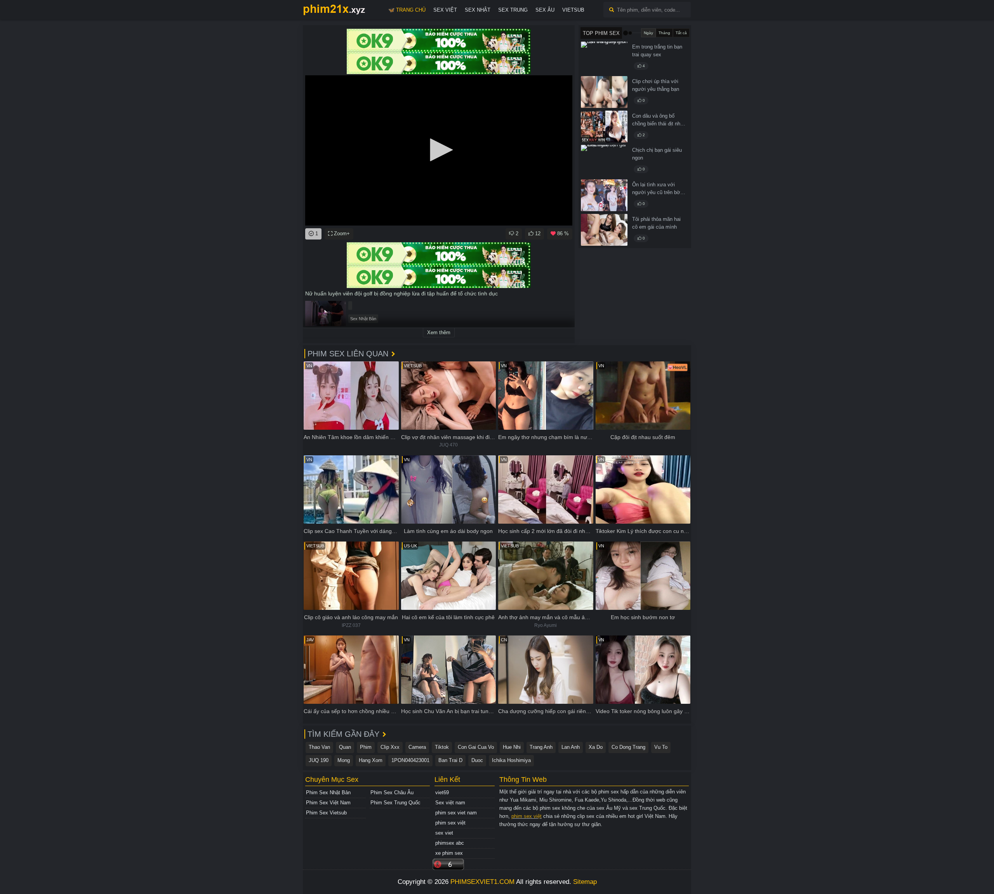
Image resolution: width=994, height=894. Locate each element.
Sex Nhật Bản (363, 318)
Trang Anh (541, 747)
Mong (343, 760)
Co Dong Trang (628, 747)
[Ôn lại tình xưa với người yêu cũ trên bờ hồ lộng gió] (604, 195)
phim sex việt (450, 823)
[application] (438, 150)
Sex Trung (513, 10)
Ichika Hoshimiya (511, 760)
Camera (417, 747)
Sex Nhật (477, 10)
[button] (439, 150)
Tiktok (442, 747)
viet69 (442, 792)
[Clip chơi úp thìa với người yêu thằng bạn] (604, 92)
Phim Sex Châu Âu (392, 792)
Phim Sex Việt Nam (328, 802)
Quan (345, 747)
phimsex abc (449, 843)
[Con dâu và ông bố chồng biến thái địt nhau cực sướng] (604, 126)
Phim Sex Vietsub (326, 813)
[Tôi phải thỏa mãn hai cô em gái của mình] (604, 230)
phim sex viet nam (456, 813)
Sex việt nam (450, 802)
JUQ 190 (318, 760)
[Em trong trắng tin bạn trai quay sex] (604, 57)
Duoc (477, 760)
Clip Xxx (390, 747)
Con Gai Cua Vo (476, 747)
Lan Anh (570, 747)
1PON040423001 (410, 760)
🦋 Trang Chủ (407, 10)
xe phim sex (449, 853)
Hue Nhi (512, 747)
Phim (366, 747)
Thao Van (319, 747)
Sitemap (585, 881)
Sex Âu (544, 10)
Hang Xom (370, 760)
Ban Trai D (450, 760)
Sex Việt (445, 10)
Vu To (660, 747)
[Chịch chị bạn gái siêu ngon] (604, 161)
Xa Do (596, 747)
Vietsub (573, 10)
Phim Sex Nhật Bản (328, 792)
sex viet (444, 833)
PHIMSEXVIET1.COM (482, 881)
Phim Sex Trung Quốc (395, 802)
